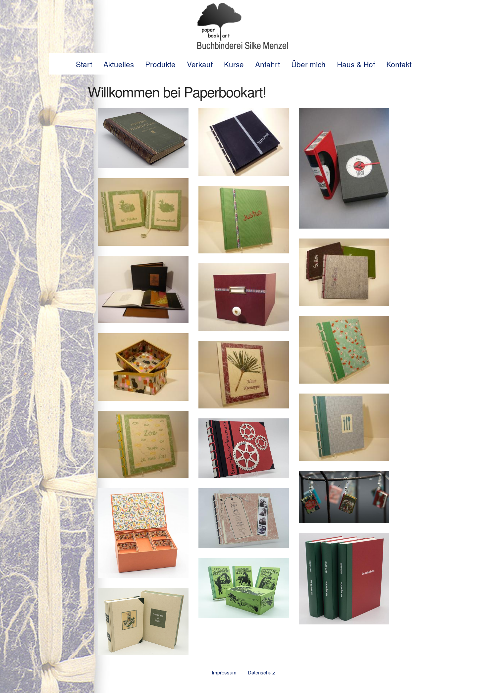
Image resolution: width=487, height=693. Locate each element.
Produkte (160, 64)
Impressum (224, 672)
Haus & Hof (356, 64)
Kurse (234, 64)
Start (84, 64)
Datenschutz (261, 672)
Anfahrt (267, 64)
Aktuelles (118, 64)
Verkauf (200, 64)
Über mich (308, 64)
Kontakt (398, 64)
